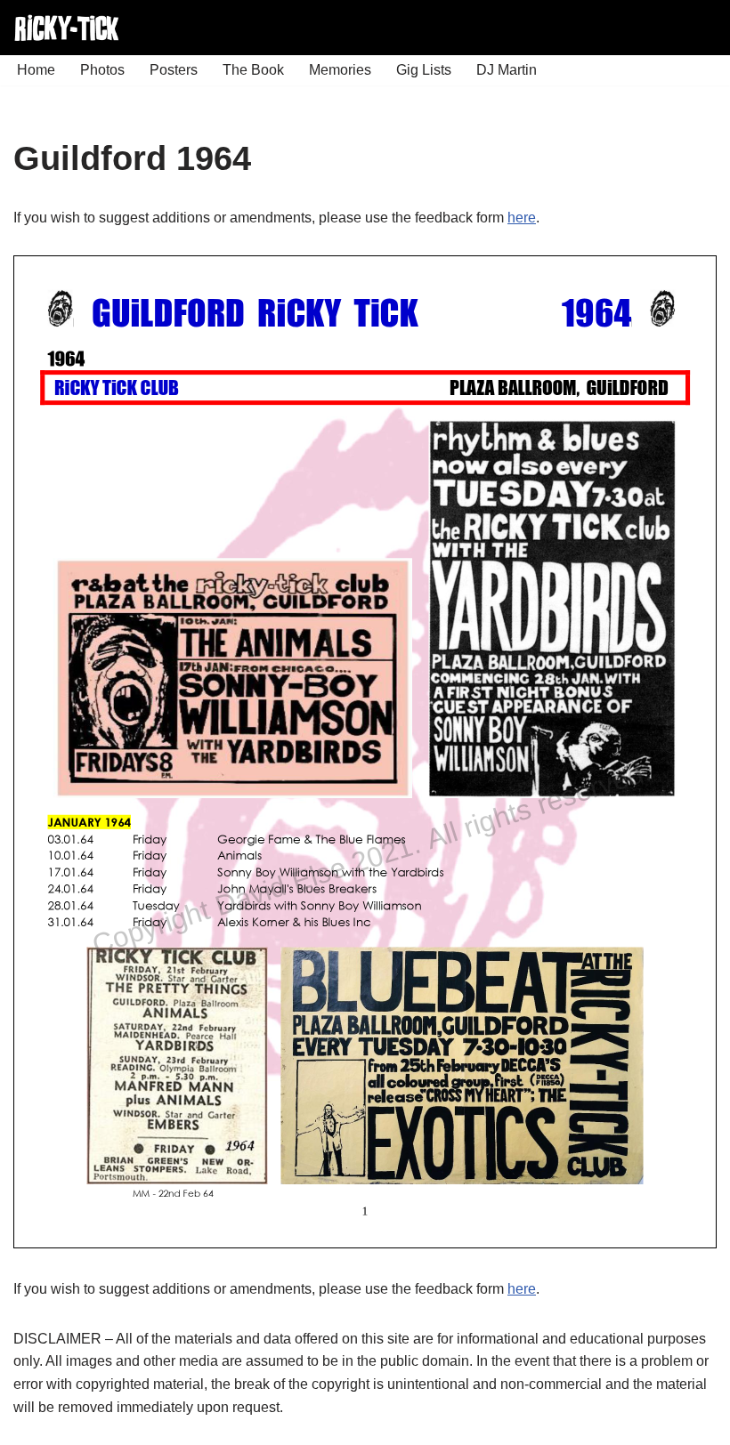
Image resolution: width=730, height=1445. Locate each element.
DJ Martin (506, 69)
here (521, 217)
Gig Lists (423, 69)
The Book (253, 69)
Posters (174, 69)
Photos (102, 69)
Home (36, 69)
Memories (340, 69)
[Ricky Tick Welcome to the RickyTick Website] (66, 27)
